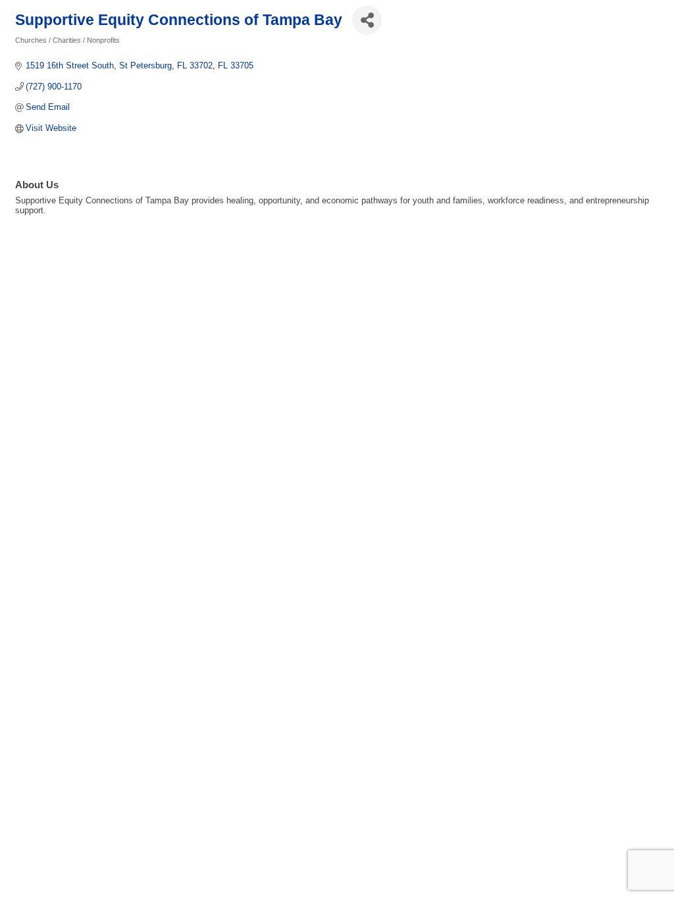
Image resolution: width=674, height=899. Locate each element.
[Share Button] (367, 20)
